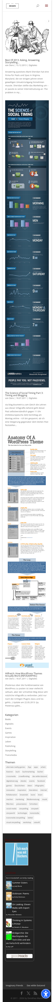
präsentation (21, 804)
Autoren (9, 771)
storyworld (10, 813)
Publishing (10, 746)
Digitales (33, 65)
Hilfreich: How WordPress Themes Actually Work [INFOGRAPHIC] (23, 674)
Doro (11, 65)
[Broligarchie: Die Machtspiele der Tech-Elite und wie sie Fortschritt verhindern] (9, 939)
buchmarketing (28, 771)
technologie (22, 813)
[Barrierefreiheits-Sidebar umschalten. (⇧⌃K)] (45, 993)
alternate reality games (15, 767)
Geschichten (20, 785)
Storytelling (10, 750)
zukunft (37, 822)
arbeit (43, 767)
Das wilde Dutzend (36, 985)
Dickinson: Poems (20, 893)
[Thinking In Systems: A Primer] (9, 926)
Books (8, 719)
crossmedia (11, 776)
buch (18, 771)
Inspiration (10, 737)
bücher (40, 771)
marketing (20, 799)
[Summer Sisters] (9, 889)
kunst (33, 794)
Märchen (10, 804)
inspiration (22, 790)
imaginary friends (14, 985)
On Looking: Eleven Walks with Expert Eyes (21, 908)
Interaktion (33, 790)
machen (9, 799)
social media (11, 808)
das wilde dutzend (39, 776)
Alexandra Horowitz (15, 915)
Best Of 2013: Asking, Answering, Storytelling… (22, 61)
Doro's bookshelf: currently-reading (19, 878)
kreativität (24, 794)
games (9, 785)
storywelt (34, 808)
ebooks (23, 781)
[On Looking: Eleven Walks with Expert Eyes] (9, 907)
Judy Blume (18, 886)
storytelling (23, 808)
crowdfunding (24, 776)
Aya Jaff (10, 947)
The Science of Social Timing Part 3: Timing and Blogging (24, 394)
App (29, 767)
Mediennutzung (33, 799)
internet (43, 790)
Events (8, 728)
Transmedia (11, 755)
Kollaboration (11, 794)
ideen (30, 785)
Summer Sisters (20, 882)
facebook (41, 781)
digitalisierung (12, 781)
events (32, 781)
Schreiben (34, 804)
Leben (8, 741)
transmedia (34, 813)
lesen (40, 794)
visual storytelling (13, 822)
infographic (39, 785)
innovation (10, 790)
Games (8, 732)
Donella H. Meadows (21, 927)
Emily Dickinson (19, 897)
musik (44, 799)
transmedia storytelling (15, 817)
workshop (27, 822)
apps (36, 767)
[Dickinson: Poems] (9, 899)
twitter (30, 817)
